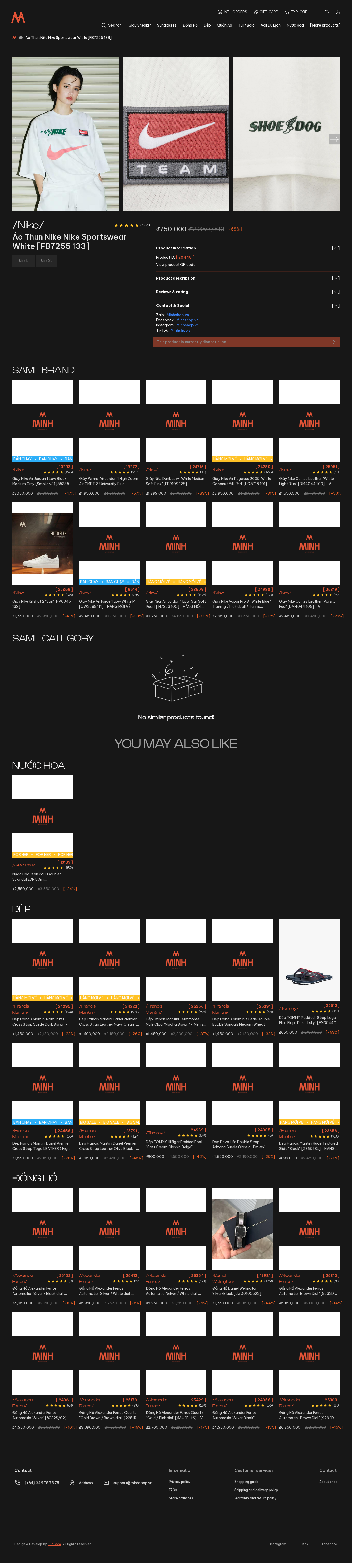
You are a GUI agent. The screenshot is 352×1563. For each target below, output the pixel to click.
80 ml (42, 862)
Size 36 (86, 467)
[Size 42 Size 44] (309, 543)
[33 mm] (109, 1353)
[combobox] (327, 11)
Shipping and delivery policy (256, 1490)
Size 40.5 (302, 467)
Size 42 (109, 589)
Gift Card (269, 12)
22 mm (242, 1275)
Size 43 (44, 467)
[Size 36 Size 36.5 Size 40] (242, 543)
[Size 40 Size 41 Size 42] (309, 960)
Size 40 (286, 467)
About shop (328, 1482)
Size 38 (132, 467)
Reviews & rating (248, 292)
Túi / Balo (246, 25)
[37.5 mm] (176, 1229)
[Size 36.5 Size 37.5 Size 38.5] (42, 543)
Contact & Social (248, 305)
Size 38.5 (184, 467)
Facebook (330, 1544)
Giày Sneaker (140, 25)
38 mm (309, 1275)
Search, (115, 25)
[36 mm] (109, 1229)
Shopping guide (246, 1482)
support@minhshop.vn (132, 1482)
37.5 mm (176, 1275)
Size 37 (156, 1006)
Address (86, 1482)
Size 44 (57, 467)
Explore (299, 12)
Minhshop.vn (178, 315)
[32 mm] (176, 1353)
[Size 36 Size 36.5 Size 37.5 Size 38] (109, 421)
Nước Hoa (295, 25)
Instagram (278, 1544)
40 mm (42, 1275)
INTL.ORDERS (235, 12)
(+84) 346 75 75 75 (42, 1482)
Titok (304, 1544)
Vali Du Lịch (271, 25)
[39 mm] (309, 1353)
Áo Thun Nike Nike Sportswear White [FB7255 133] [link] (68, 37)
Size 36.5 (101, 467)
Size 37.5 (117, 467)
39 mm (309, 1399)
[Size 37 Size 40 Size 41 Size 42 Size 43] (176, 960)
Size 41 (316, 467)
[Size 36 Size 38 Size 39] (176, 1084)
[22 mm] (242, 1229)
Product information (248, 248)
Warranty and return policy (255, 1498)
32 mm (176, 1399)
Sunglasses (167, 25)
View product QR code (175, 264)
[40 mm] (42, 1229)
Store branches (181, 1498)
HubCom (54, 1544)
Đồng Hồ (190, 25)
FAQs (173, 1490)
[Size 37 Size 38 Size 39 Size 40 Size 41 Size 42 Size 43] (242, 1084)
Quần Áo (224, 25)
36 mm (109, 1275)
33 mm (109, 1399)
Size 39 (199, 467)
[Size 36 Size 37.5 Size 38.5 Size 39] (176, 421)
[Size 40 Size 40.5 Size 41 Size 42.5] (309, 421)
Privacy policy (179, 1482)
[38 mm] (309, 1229)
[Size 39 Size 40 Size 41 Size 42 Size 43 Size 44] (242, 960)
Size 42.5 (29, 467)
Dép (207, 25)
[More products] (325, 25)
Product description (248, 278)
